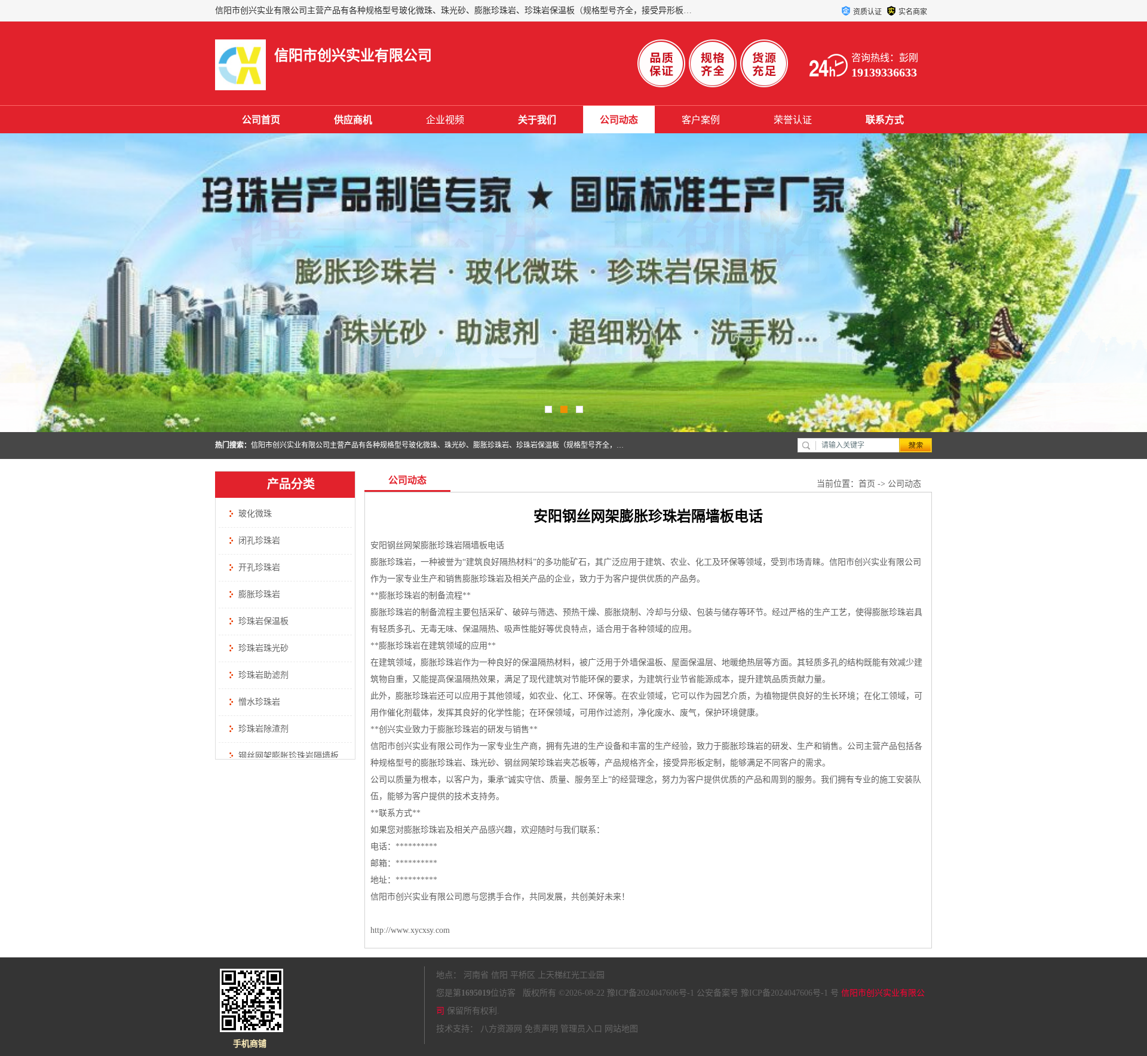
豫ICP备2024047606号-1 (650, 992)
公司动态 (619, 120)
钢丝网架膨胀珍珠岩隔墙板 (288, 755)
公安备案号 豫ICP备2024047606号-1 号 (768, 992)
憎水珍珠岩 (259, 701)
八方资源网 (501, 1028)
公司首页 (261, 120)
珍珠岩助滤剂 (263, 675)
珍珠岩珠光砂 (263, 648)
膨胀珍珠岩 (259, 594)
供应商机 (353, 120)
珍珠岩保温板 (263, 621)
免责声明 (541, 1028)
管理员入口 (581, 1028)
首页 (866, 483)
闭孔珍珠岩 (259, 540)
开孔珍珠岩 (259, 567)
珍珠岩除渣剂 (263, 728)
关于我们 (537, 120)
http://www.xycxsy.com (410, 930)
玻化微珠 (255, 513)
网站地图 (621, 1028)
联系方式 (885, 120)
